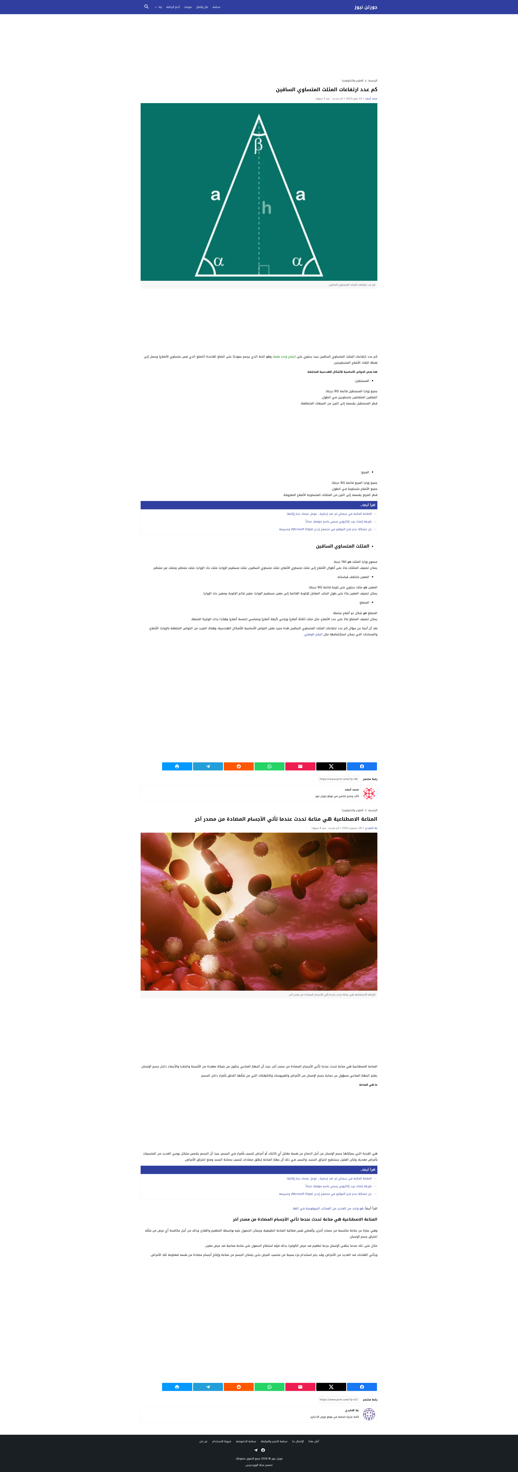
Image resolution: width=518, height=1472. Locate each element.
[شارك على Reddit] (239, 766)
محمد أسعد (371, 98)
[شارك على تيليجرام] (208, 766)
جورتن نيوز (366, 7)
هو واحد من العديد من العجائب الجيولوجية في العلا (328, 1208)
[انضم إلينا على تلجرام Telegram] (255, 1450)
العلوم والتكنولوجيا (352, 80)
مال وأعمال (202, 7)
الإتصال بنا (298, 1441)
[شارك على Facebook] (362, 766)
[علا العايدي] (369, 1414)
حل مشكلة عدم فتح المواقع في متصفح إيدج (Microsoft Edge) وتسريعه (325, 529)
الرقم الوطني (313, 634)
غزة (160, 7)
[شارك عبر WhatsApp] (269, 766)
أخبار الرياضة (173, 7)
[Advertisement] (259, 46)
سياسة (216, 7)
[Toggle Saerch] (146, 7)
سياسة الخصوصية (246, 1441)
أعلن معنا (314, 1441)
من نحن (203, 1441)
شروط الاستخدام (221, 1441)
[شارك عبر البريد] (300, 766)
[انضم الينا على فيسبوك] (262, 1450)
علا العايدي (371, 828)
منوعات (188, 7)
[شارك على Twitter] (331, 766)
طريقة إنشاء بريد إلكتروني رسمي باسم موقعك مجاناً (339, 521)
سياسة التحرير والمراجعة (274, 1441)
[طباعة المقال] (177, 766)
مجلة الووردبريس (254, 1465)
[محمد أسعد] (369, 793)
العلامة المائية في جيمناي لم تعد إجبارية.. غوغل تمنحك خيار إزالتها (329, 514)
